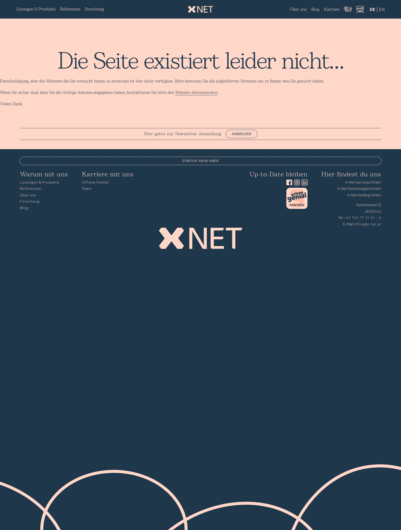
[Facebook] (288, 183)
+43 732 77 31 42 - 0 (362, 218)
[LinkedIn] (303, 183)
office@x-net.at (367, 224)
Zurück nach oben (200, 160)
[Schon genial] (296, 208)
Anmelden (242, 134)
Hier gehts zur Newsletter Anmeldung (182, 134)
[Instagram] (296, 183)
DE (372, 9)
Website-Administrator (196, 92)
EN (382, 9)
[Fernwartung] (360, 11)
